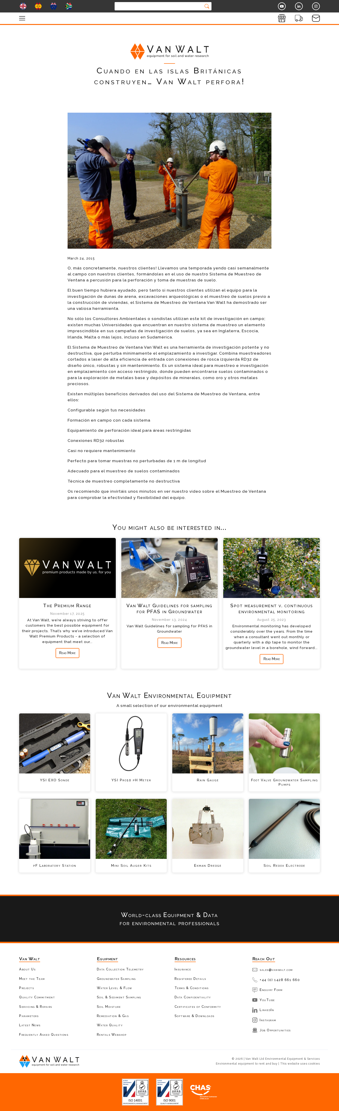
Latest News (30, 1025)
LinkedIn (267, 1010)
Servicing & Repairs (35, 1006)
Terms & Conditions (192, 988)
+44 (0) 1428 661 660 (280, 980)
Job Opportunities (275, 1030)
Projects (26, 988)
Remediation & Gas (113, 1016)
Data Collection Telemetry (120, 969)
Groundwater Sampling (116, 979)
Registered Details (190, 979)
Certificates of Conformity (198, 1006)
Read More (67, 653)
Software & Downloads (194, 1016)
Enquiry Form (271, 990)
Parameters (29, 1016)
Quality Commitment (37, 997)
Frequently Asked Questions (43, 1034)
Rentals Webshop (112, 1034)
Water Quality (110, 1025)
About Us (27, 969)
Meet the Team (32, 979)
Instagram (268, 1020)
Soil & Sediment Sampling (119, 997)
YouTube (267, 1000)
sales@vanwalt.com (276, 970)
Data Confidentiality (193, 997)
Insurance (183, 969)
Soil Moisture (109, 1006)
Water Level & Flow (114, 988)
